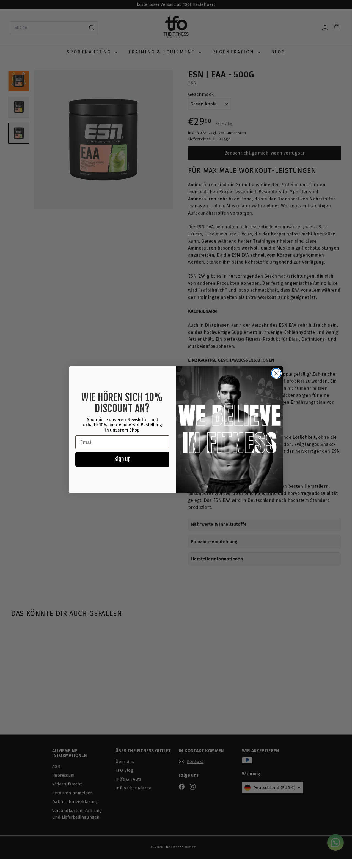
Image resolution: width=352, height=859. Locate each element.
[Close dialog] (276, 373)
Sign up (122, 459)
